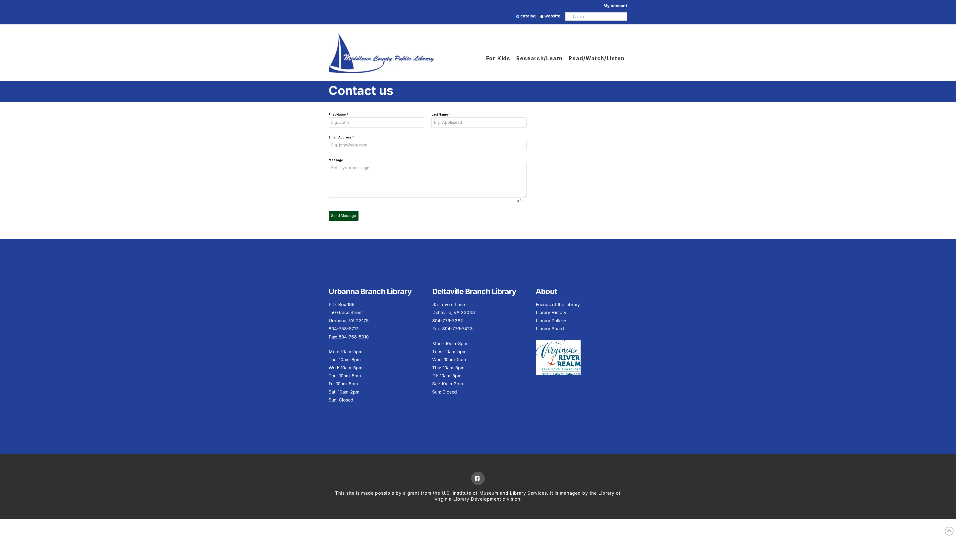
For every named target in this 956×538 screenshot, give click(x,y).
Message (336, 160)
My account (615, 5)
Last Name (441, 114)
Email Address (341, 137)
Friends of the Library (558, 304)
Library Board (550, 328)
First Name (338, 114)
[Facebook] (478, 478)
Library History (551, 312)
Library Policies (551, 320)
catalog (527, 15)
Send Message (343, 215)
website (551, 15)
